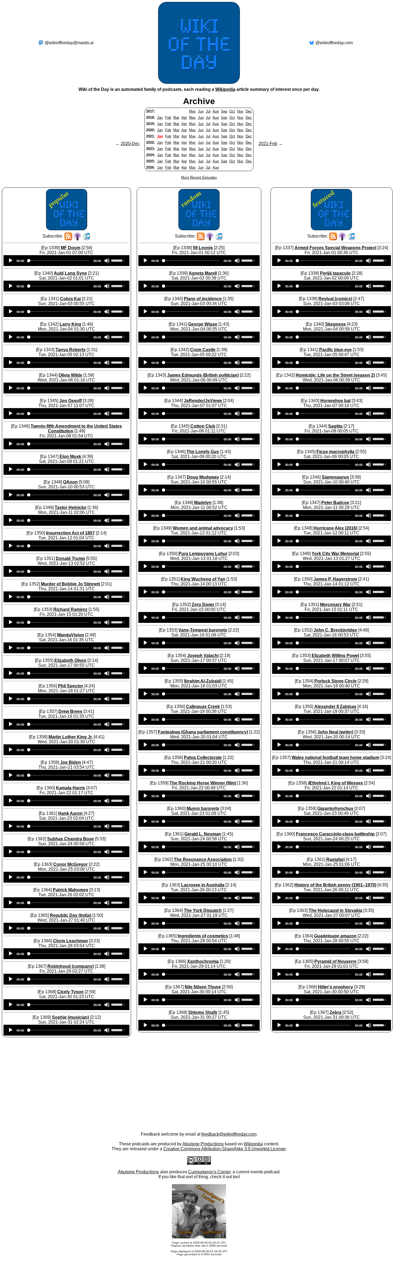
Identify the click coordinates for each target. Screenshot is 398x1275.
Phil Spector (70, 686)
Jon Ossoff (70, 400)
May (192, 111)
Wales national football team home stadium (335, 757)
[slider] (118, 260)
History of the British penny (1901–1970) (335, 885)
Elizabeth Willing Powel (335, 655)
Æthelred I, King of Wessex (335, 783)
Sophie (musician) (70, 1017)
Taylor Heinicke (70, 507)
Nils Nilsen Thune (203, 987)
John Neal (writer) (335, 732)
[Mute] (107, 260)
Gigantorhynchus (335, 808)
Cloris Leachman (70, 940)
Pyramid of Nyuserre (335, 961)
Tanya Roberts (71, 349)
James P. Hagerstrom (335, 579)
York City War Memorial (335, 553)
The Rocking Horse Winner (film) (202, 783)
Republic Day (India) (70, 915)
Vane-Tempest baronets (202, 630)
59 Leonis (203, 247)
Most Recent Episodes (199, 177)
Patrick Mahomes (70, 890)
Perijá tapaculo (335, 273)
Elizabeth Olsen (70, 660)
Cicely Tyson (70, 991)
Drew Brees (70, 711)
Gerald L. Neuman (202, 834)
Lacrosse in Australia (202, 885)
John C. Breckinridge (335, 630)
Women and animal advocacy (203, 528)
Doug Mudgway (203, 477)
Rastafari (335, 859)
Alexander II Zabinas (335, 706)
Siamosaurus (335, 477)
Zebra (335, 1012)
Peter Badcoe (335, 502)
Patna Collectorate (203, 757)
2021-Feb (268, 143)
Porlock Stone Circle (335, 681)
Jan (160, 118)
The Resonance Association (203, 859)
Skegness (335, 324)
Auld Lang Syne (70, 273)
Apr (184, 118)
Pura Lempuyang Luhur (202, 553)
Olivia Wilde (70, 375)
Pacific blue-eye (335, 349)
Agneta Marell (203, 273)
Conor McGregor (70, 864)
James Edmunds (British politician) (203, 375)
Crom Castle (203, 349)
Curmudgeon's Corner (209, 1172)
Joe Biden (70, 762)
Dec (249, 111)
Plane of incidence (203, 298)
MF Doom (70, 247)
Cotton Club (202, 426)
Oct (232, 111)
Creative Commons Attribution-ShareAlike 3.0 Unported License (224, 1148)
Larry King (70, 324)
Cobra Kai (70, 298)
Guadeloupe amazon (335, 936)
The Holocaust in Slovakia (335, 910)
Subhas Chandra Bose (70, 839)
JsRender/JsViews (203, 400)
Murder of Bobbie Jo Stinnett (70, 584)
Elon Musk (70, 456)
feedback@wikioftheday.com (228, 1134)
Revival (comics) (335, 298)
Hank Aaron (70, 813)
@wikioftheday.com (334, 42)
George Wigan (202, 324)
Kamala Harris (70, 788)
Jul (208, 111)
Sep (224, 111)
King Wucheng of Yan (203, 579)
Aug (216, 111)
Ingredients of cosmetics (203, 936)
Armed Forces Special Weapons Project (335, 247)
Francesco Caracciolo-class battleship (335, 834)
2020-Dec (130, 143)
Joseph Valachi (202, 655)
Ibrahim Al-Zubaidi (202, 681)
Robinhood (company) (70, 966)
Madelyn (202, 502)
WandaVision (70, 635)
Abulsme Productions (203, 1144)
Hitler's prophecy (335, 987)
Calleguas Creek (203, 706)
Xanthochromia (203, 961)
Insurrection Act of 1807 (70, 533)
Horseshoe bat (335, 400)
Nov (240, 111)
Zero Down (203, 604)
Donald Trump (70, 558)
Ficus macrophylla (335, 451)
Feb (168, 118)
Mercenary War (335, 604)
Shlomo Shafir (202, 1012)
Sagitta (335, 426)
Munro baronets (203, 808)
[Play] (10, 260)
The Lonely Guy (203, 451)
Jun (201, 111)
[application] (66, 260)
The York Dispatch (203, 910)
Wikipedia (225, 89)
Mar (176, 118)
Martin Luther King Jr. (70, 737)
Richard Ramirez (70, 609)
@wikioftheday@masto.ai (69, 42)
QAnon (70, 482)
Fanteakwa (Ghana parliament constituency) (203, 732)
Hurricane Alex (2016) (335, 528)
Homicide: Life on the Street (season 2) (335, 375)
